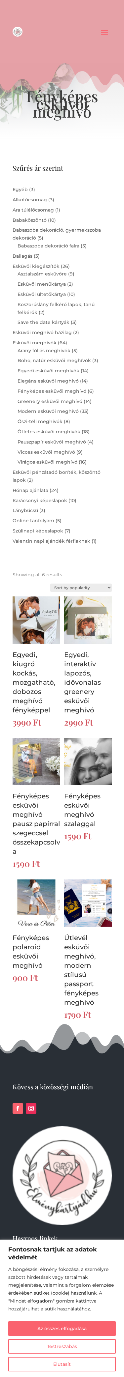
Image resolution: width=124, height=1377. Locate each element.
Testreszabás (62, 1346)
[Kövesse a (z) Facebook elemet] (18, 1108)
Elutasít (62, 1364)
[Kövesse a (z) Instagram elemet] (31, 1108)
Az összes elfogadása (62, 1329)
